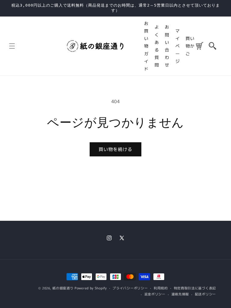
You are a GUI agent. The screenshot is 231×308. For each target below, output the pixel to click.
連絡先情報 (180, 293)
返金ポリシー (154, 293)
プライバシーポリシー (130, 287)
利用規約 (161, 287)
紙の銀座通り (62, 287)
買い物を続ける (115, 149)
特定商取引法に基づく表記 (195, 287)
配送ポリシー (205, 293)
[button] (212, 46)
